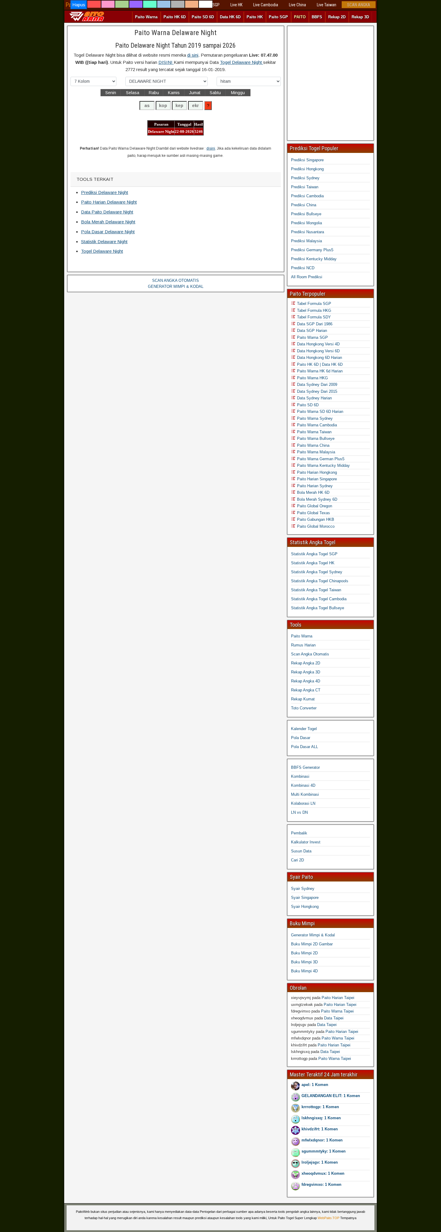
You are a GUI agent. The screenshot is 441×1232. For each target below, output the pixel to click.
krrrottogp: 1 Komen (320, 1107)
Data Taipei (334, 1018)
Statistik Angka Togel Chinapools (319, 581)
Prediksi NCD (302, 268)
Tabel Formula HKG (313, 310)
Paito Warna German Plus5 (320, 459)
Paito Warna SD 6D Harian (319, 411)
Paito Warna (146, 17)
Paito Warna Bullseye (315, 438)
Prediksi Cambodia (307, 196)
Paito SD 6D (203, 17)
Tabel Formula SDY (313, 317)
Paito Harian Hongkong (316, 472)
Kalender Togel (304, 728)
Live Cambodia (265, 4)
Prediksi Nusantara (307, 232)
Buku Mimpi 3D (304, 962)
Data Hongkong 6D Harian (319, 357)
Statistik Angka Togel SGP (314, 554)
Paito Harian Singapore (316, 479)
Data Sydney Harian (314, 398)
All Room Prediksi (306, 277)
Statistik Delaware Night (104, 241)
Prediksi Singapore (307, 160)
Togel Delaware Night (241, 62)
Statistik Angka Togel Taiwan (316, 590)
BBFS (317, 17)
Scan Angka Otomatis (310, 654)
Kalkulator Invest (305, 842)
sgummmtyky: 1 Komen (324, 1151)
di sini (192, 55)
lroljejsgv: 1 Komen (320, 1162)
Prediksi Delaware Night (104, 192)
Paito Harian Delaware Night (109, 201)
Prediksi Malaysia (306, 241)
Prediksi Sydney (305, 178)
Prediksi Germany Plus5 (312, 250)
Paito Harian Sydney (314, 486)
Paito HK (255, 17)
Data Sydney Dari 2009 (316, 384)
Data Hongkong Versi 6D (318, 351)
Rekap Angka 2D (305, 663)
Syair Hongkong (305, 906)
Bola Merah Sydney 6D (316, 499)
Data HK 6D (230, 17)
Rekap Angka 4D (305, 681)
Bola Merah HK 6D (312, 492)
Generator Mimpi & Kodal (313, 935)
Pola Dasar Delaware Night (108, 231)
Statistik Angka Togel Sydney (316, 572)
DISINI (166, 62)
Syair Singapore (305, 897)
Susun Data (301, 851)
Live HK (236, 4)
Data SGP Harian (311, 330)
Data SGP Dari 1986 (314, 324)
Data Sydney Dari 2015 (316, 391)
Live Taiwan (326, 4)
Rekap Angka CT (305, 690)
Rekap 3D (360, 17)
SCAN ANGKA (358, 4)
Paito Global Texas (313, 513)
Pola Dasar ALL (304, 746)
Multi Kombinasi (305, 794)
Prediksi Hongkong (307, 169)
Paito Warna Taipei (337, 1011)
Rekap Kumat (303, 699)
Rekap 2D (337, 17)
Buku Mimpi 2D (304, 953)
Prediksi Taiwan (304, 187)
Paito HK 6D (175, 17)
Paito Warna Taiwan (314, 432)
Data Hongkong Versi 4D (318, 344)
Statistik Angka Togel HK (312, 563)
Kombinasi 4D (303, 785)
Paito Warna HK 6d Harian (319, 371)
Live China (297, 4)
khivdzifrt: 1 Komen (320, 1129)
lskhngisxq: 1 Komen (321, 1118)
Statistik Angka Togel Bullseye (317, 608)
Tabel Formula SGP (313, 303)
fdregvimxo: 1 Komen (321, 1184)
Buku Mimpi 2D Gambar (312, 944)
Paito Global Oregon (314, 506)
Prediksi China (303, 205)
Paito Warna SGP (312, 337)
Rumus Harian (303, 645)
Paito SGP (278, 17)
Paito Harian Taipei (338, 997)
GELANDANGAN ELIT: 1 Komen (331, 1095)
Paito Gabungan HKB (315, 519)
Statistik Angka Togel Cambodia (318, 599)
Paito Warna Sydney (314, 418)
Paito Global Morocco (315, 526)
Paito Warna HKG (312, 378)
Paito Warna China (312, 445)
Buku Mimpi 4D (304, 971)
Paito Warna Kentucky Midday (323, 465)
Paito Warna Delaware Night (175, 32)
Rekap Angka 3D (305, 672)
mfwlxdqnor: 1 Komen (322, 1140)
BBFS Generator (305, 767)
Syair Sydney (302, 888)
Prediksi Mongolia (306, 223)
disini (210, 148)
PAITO (300, 17)
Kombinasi (300, 776)
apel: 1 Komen (315, 1084)
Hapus (78, 4)
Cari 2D (297, 860)
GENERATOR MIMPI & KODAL (175, 286)
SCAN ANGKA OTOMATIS (175, 280)
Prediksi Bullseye (306, 214)
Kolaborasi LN (303, 803)
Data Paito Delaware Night (107, 211)
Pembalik (299, 833)
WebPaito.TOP (328, 1218)
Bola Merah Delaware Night (108, 221)
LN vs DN (299, 812)
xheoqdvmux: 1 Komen (323, 1173)
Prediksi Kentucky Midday (314, 259)
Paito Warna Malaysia (315, 452)
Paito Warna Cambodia (316, 425)
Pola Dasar (300, 737)
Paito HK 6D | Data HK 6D (319, 364)
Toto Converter (303, 708)
